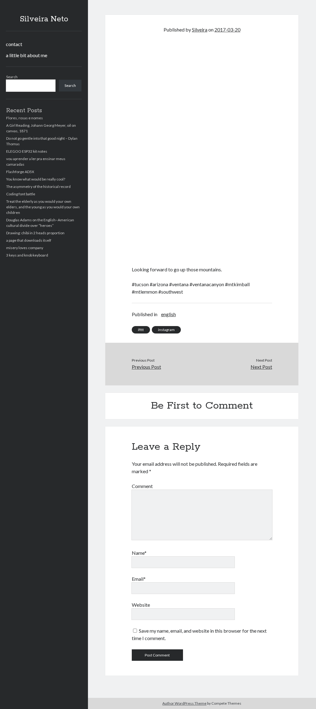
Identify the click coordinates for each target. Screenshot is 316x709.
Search (12, 76)
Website (141, 605)
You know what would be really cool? (35, 179)
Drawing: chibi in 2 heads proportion (35, 233)
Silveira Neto (44, 19)
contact (14, 44)
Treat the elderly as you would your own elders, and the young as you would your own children (43, 207)
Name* (139, 553)
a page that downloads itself (28, 240)
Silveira (199, 29)
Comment (142, 486)
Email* (139, 579)
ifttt (141, 329)
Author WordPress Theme (184, 703)
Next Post (261, 367)
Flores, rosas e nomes (24, 118)
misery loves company (24, 247)
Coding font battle (20, 194)
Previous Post (146, 367)
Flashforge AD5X (20, 171)
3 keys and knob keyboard (27, 255)
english (168, 314)
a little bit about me (26, 55)
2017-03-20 (227, 29)
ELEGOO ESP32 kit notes (26, 151)
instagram (166, 329)
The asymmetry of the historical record (38, 186)
